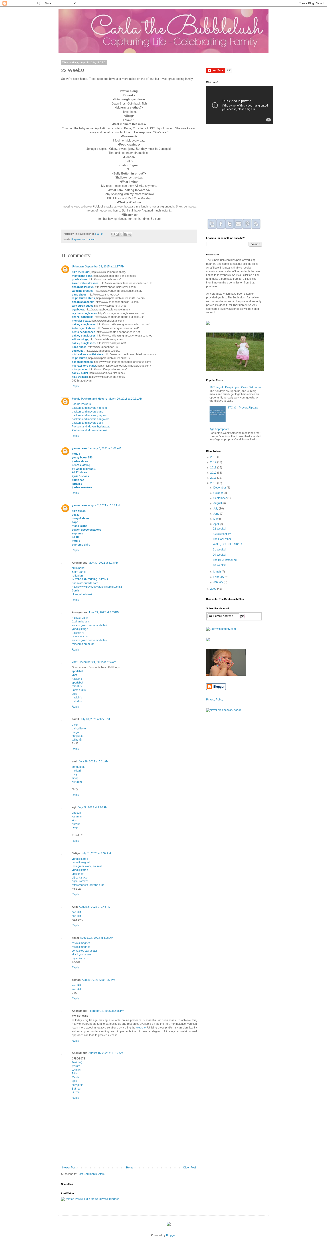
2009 (213, 588)
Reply (75, 386)
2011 (213, 477)
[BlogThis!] (117, 234)
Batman (76, 1088)
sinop (75, 778)
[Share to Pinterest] (130, 234)
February (219, 577)
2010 (213, 483)
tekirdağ (77, 739)
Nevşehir (77, 1084)
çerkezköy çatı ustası (84, 950)
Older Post (189, 1167)
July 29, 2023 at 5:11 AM (93, 761)
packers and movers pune (87, 411)
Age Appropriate (219, 429)
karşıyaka (77, 735)
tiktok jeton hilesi (82, 594)
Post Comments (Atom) (91, 1174)
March (217, 571)
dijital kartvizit (80, 877)
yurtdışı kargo (80, 629)
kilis (74, 820)
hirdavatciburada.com (85, 583)
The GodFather (222, 539)
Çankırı (76, 1070)
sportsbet (77, 671)
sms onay (77, 873)
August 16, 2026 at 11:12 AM (106, 1053)
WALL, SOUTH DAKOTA (227, 544)
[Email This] (113, 234)
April (216, 524)
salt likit (76, 912)
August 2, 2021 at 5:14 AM (104, 505)
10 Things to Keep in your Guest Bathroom (235, 387)
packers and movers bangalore (90, 419)
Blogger (171, 1235)
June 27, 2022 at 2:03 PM (104, 612)
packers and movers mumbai (89, 407)
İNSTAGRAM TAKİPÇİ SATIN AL (91, 579)
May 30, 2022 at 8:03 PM (103, 562)
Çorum (76, 1066)
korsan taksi (79, 690)
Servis (75, 590)
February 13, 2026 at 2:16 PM (106, 1010)
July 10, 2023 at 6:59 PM (95, 719)
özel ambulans (81, 621)
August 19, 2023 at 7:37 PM (98, 979)
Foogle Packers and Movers (89, 398)
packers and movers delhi (87, 422)
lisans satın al (80, 636)
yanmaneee (79, 448)
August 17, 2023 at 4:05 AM (96, 937)
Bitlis (75, 1073)
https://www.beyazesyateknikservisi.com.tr (97, 586)
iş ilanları (77, 575)
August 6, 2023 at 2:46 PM (95, 906)
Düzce (76, 1092)
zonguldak (78, 766)
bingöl (75, 732)
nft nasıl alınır (80, 617)
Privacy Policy (214, 699)
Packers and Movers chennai (89, 430)
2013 (213, 467)
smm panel (78, 568)
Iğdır (74, 1081)
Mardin (76, 1077)
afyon (75, 724)
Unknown (78, 266)
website (141, 1027)
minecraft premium (83, 644)
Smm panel (79, 571)
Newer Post (69, 1167)
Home (129, 1167)
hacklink (77, 678)
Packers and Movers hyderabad (91, 426)
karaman (77, 816)
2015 (213, 457)
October (218, 493)
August (217, 503)
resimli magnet (81, 862)
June (216, 513)
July (216, 508)
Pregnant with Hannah (83, 239)
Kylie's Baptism (222, 534)
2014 (213, 462)
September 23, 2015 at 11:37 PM (104, 266)
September (220, 498)
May (216, 518)
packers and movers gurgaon (89, 415)
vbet (74, 662)
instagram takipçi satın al (87, 866)
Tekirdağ (77, 1062)
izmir (75, 827)
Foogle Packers (81, 404)
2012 (213, 472)
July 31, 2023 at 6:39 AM (96, 853)
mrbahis (77, 686)
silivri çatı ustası (81, 954)
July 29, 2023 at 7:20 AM (92, 807)
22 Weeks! (219, 528)
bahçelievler (79, 728)
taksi (74, 693)
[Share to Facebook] (125, 234)
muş (74, 774)
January (218, 582)
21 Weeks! (219, 549)
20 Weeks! (219, 554)
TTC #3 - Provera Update (243, 407)
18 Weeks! (219, 565)
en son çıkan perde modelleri (89, 625)
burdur (76, 824)
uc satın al (78, 632)
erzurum (77, 782)
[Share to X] (121, 234)
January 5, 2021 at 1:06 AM (104, 448)
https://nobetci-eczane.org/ (88, 885)
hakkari (76, 770)
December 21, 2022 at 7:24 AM (97, 662)
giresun (76, 812)
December (220, 487)
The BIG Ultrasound (225, 560)
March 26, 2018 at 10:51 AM (125, 398)
